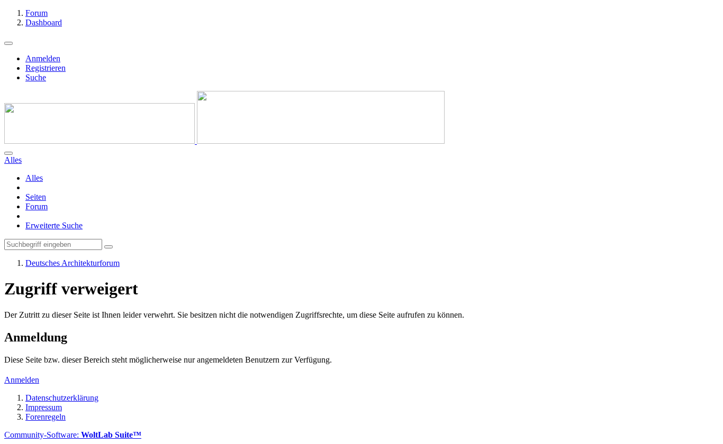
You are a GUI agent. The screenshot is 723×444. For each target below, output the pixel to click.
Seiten (35, 196)
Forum (36, 206)
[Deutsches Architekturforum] (224, 140)
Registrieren (45, 67)
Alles (34, 177)
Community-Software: (72, 434)
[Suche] (8, 153)
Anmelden (42, 58)
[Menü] (8, 43)
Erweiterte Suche (54, 225)
